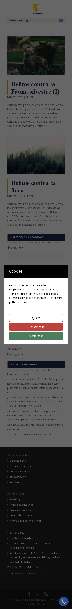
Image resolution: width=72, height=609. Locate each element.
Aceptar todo (36, 335)
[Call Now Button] (64, 601)
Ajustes (36, 318)
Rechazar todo (36, 327)
